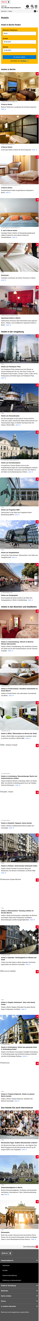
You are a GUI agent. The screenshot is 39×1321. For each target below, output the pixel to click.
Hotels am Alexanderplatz (10, 416)
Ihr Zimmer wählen (19, 57)
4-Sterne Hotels (6, 147)
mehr (2, 109)
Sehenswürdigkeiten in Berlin (11, 1187)
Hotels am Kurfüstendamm (10, 463)
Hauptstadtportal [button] (7, 1260)
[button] (36, 11)
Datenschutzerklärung (10, 1275)
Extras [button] (3, 1301)
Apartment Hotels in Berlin (10, 318)
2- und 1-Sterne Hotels (9, 230)
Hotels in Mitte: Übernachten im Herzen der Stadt (19, 733)
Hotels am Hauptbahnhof (10, 552)
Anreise (5, 38)
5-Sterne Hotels (6, 104)
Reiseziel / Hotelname (10, 30)
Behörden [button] (4, 1291)
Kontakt (5, 1270)
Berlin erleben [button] (6, 1296)
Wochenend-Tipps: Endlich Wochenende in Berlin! (19, 1143)
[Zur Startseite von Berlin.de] (6, 1254)
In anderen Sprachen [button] (8, 1306)
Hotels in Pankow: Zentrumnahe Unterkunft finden (19, 866)
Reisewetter (5, 1232)
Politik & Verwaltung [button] (8, 1285)
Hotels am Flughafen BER (10, 510)
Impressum (6, 1265)
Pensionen (5, 275)
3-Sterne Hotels (6, 188)
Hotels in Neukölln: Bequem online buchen (16, 823)
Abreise (5, 47)
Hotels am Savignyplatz (9, 595)
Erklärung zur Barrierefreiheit (12, 1280)
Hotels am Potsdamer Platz (11, 367)
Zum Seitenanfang (29, 1246)
